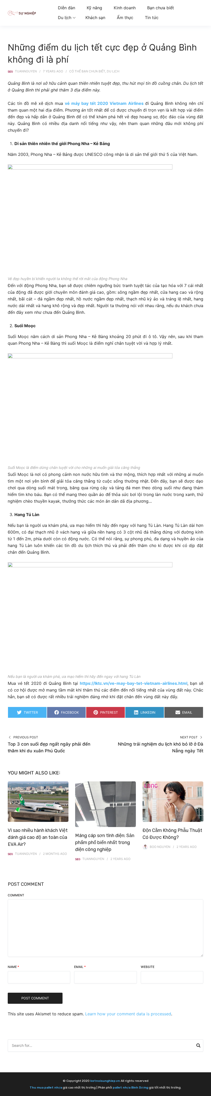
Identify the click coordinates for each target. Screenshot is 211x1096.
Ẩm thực (125, 17)
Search (198, 1046)
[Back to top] (206, 1091)
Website (147, 967)
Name (13, 967)
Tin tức (152, 17)
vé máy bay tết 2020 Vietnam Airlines (104, 103)
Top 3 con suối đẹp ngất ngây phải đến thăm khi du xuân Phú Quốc (49, 747)
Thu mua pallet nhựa (46, 1087)
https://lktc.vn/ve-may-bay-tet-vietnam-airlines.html (133, 683)
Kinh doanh (125, 7)
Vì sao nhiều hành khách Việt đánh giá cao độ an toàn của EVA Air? (38, 837)
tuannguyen (26, 71)
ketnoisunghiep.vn (105, 1081)
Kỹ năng (94, 7)
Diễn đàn (66, 7)
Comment (16, 895)
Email (80, 967)
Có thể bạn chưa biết (87, 71)
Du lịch (64, 17)
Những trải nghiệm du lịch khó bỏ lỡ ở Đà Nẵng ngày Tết (160, 747)
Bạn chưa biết (160, 7)
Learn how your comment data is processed (128, 1013)
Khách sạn (95, 17)
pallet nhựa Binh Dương (130, 1087)
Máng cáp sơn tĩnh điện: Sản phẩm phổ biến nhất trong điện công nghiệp (104, 842)
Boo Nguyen (160, 847)
